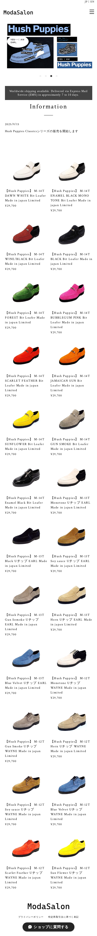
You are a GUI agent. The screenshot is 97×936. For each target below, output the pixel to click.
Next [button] (90, 45)
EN (92, 1)
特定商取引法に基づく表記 (63, 917)
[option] (48, 45)
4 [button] (57, 76)
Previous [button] (7, 45)
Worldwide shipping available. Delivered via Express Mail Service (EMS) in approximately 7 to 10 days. (48, 93)
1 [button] (40, 76)
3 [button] (51, 76)
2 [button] (46, 76)
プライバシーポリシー (31, 917)
